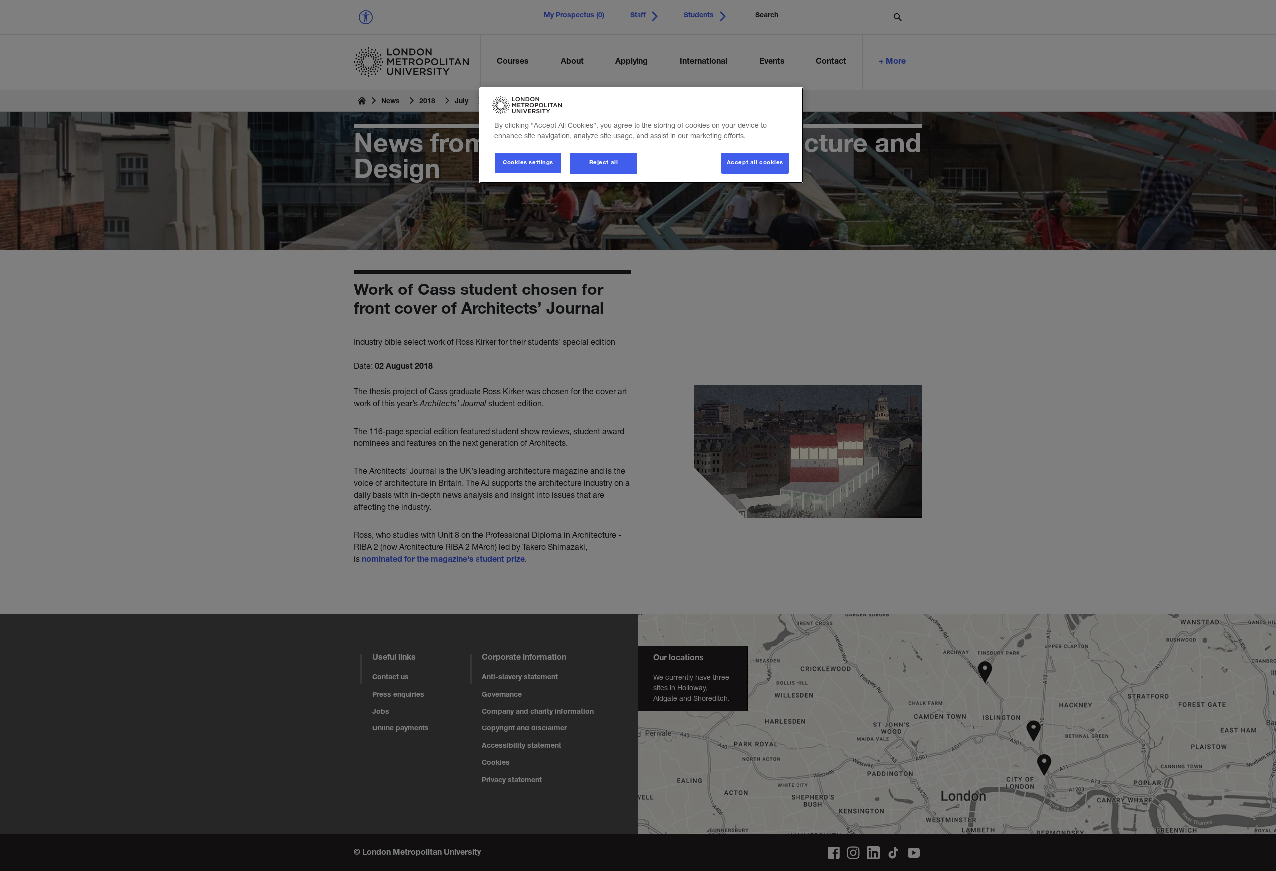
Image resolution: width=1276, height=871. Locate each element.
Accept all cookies (755, 163)
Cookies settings (528, 163)
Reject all (603, 163)
